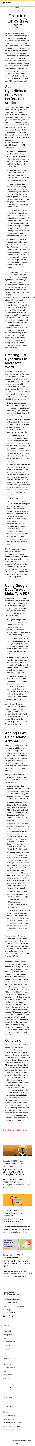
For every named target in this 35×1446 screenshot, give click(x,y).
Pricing (6, 1349)
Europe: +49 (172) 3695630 (13, 1306)
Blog (22, 8)
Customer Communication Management (13, 1165)
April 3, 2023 (8, 1211)
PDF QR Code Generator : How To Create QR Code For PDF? (16, 1263)
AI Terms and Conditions (12, 1423)
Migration (7, 1338)
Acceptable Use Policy (11, 1426)
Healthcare (7, 1371)
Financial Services (10, 1368)
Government (8, 1375)
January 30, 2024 (9, 1255)
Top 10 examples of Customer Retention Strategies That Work (13, 1172)
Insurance (7, 1364)
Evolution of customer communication (14, 1220)
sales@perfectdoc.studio (12, 1299)
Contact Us (7, 1412)
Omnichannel (9, 1345)
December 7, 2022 (10, 1161)
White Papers (8, 1397)
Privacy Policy (8, 1419)
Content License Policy (12, 1430)
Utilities (6, 1378)
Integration (8, 1335)
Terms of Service (9, 1416)
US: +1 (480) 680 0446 (11, 1303)
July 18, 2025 (14, 8)
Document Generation (17, 10)
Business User (9, 1342)
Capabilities (8, 1331)
